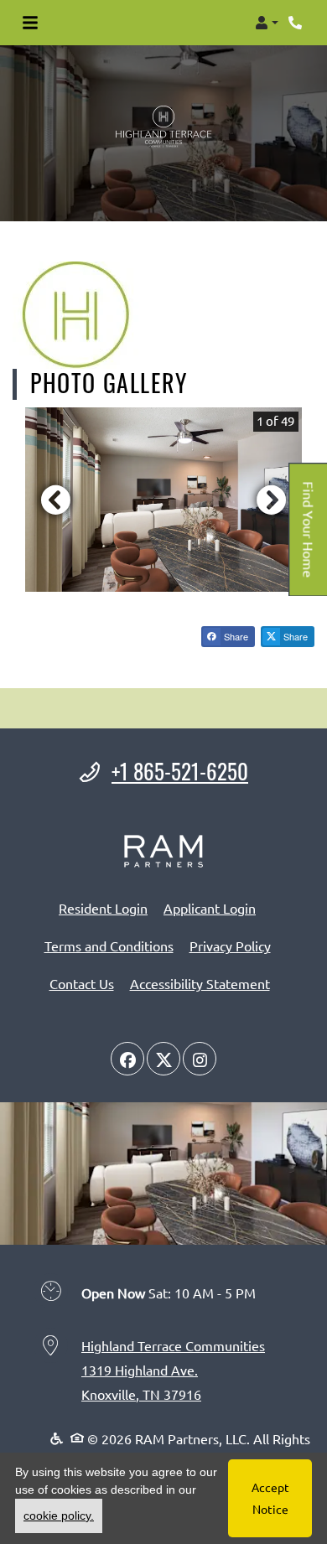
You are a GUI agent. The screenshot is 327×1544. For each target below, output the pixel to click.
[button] (266, 23)
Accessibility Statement (200, 983)
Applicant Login (210, 907)
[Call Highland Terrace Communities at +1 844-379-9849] (297, 23)
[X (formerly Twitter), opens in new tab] (163, 1058)
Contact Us (81, 983)
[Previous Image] (55, 499)
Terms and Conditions (109, 945)
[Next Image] (271, 499)
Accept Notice (270, 1497)
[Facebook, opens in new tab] (127, 1058)
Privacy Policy (230, 945)
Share (234, 636)
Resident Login (103, 907)
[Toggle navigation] (30, 23)
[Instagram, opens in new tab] (199, 1058)
